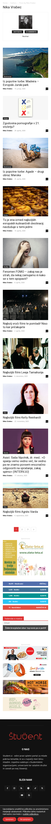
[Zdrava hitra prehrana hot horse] (25, 695)
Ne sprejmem (25, 819)
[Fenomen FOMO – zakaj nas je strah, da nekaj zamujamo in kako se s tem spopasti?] (25, 253)
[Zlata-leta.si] (24, 574)
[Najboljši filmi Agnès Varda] (25, 495)
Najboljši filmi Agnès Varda (20, 511)
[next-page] (33, 529)
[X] (42, 788)
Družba (6, 267)
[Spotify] (28, 788)
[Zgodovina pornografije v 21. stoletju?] (25, 108)
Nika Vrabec (7, 89)
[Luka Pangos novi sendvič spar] (25, 661)
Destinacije (7, 77)
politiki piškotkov (31, 814)
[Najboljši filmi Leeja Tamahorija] (25, 353)
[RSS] (21, 788)
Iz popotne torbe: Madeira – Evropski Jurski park (21, 83)
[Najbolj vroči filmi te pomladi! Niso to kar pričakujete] (25, 305)
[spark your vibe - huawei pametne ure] (25, 678)
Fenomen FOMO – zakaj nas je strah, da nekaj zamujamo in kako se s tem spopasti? (24, 275)
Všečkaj (43, 584)
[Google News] (29, 795)
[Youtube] (22, 795)
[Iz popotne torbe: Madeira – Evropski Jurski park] (25, 63)
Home (5, 3)
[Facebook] (7, 788)
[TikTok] (35, 788)
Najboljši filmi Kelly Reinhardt (22, 417)
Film (5, 319)
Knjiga (6, 118)
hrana (6, 215)
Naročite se (41, 607)
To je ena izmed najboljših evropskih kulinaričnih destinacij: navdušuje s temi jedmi (23, 223)
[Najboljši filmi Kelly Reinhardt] (25, 398)
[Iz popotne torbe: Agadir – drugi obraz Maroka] (25, 153)
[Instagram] (14, 788)
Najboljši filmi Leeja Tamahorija (23, 372)
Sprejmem (9, 819)
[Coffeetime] (25, 712)
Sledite (43, 590)
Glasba (6, 453)
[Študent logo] (25, 736)
